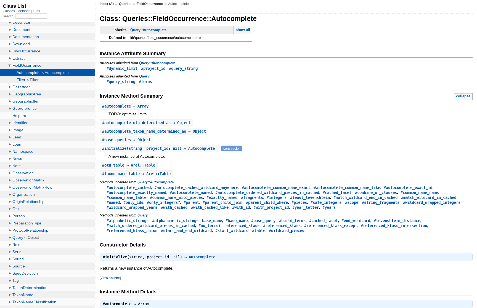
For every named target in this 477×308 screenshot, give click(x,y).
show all (243, 30)
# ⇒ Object (146, 122)
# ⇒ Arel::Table (128, 165)
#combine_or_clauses (376, 192)
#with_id (241, 207)
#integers (277, 197)
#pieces (299, 202)
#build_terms (292, 220)
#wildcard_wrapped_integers (431, 202)
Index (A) (107, 4)
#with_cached (174, 207)
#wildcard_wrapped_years (132, 207)
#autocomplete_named (191, 192)
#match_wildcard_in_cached (428, 197)
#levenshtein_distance (397, 220)
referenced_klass (241, 225)
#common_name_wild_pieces (176, 197)
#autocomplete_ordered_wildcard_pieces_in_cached (267, 192)
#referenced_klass (282, 225)
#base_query (263, 220)
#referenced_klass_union (132, 230)
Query (144, 76)
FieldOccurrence (150, 4)
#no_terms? (209, 225)
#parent (191, 202)
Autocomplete (202, 257)
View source (110, 278)
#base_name (237, 220)
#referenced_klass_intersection (394, 225)
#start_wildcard (231, 230)
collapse (463, 96)
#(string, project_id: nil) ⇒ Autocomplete (159, 148)
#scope (351, 202)
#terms (145, 81)
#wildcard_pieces (286, 230)
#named (113, 202)
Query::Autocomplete (148, 30)
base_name (212, 220)
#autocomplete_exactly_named (136, 192)
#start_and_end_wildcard (186, 230)
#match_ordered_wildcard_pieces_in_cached (151, 225)
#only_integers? (163, 202)
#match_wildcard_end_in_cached (365, 197)
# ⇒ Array (125, 106)
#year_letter (305, 207)
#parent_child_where (267, 202)
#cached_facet (337, 192)
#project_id (153, 68)
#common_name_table (126, 197)
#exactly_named (221, 197)
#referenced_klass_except (330, 225)
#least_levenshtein (310, 197)
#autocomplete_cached (129, 187)
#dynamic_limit (122, 68)
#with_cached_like (210, 207)
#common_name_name (419, 192)
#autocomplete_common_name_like (347, 187)
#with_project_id (271, 207)
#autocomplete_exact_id (408, 187)
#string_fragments (380, 202)
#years (329, 207)
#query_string (183, 68)
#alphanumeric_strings (175, 220)
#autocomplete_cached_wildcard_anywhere (196, 187)
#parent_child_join (222, 202)
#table (258, 230)
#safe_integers (326, 202)
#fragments (252, 197)
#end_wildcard (355, 220)
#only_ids (133, 202)
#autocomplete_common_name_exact (276, 187)
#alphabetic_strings (128, 220)
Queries (125, 4)
